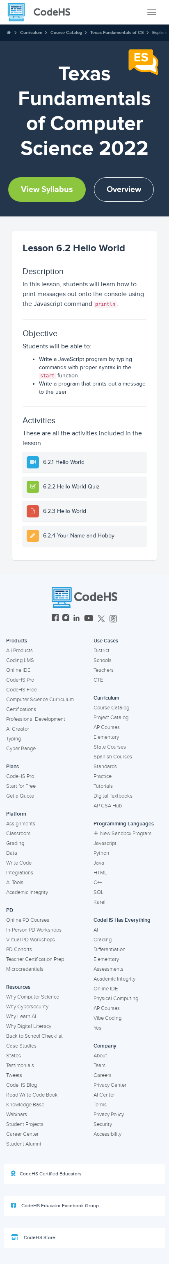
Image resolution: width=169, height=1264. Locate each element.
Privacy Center (110, 1085)
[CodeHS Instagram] (65, 619)
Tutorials (103, 786)
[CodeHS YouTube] (89, 619)
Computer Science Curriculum (40, 699)
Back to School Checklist (34, 1036)
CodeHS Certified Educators (51, 1174)
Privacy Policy (109, 1114)
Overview (124, 189)
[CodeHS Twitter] (101, 619)
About (100, 1055)
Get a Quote (20, 796)
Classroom (18, 833)
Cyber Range (21, 748)
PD (9, 910)
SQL (99, 892)
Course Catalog (66, 32)
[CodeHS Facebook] (55, 619)
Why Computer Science (32, 997)
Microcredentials (24, 969)
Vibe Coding (107, 1018)
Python (101, 853)
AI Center (104, 1095)
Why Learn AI (21, 1016)
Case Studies (21, 1046)
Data (11, 853)
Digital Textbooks (113, 796)
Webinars (16, 1114)
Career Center (22, 1134)
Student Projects (24, 1124)
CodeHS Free (21, 690)
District (102, 650)
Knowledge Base (25, 1104)
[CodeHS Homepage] (42, 12)
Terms (100, 1104)
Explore (159, 32)
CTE (98, 680)
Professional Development (35, 719)
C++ (98, 882)
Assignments (20, 823)
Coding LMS (20, 660)
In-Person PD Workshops (34, 930)
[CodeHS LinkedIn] (76, 619)
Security (103, 1124)
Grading (15, 843)
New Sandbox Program (125, 833)
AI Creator (17, 729)
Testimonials (20, 1065)
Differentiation (110, 949)
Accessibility (107, 1134)
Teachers (104, 670)
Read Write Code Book (32, 1095)
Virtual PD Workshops (30, 939)
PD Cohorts (19, 949)
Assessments (108, 969)
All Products (19, 650)
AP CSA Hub (108, 806)
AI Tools (14, 882)
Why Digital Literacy (28, 1026)
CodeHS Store (39, 1238)
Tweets (14, 1075)
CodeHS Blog (21, 1085)
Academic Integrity (27, 892)
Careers (103, 1075)
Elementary (106, 737)
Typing (13, 739)
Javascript (105, 843)
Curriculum (31, 32)
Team (99, 1065)
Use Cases (106, 641)
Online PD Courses (27, 920)
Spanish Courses (113, 756)
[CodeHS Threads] (113, 619)
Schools (103, 660)
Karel (99, 902)
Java (99, 863)
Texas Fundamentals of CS (117, 32)
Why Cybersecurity (27, 1006)
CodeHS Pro (20, 680)
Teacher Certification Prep (35, 959)
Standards (105, 766)
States (13, 1055)
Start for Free (21, 786)
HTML (100, 872)
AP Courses (107, 727)
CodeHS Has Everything (122, 920)
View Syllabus (47, 189)
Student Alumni (23, 1144)
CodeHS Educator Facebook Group (59, 1206)
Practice (103, 776)
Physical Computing (116, 998)
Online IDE (18, 670)
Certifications (21, 709)
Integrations (19, 872)
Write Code (19, 863)
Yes (97, 1028)
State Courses (110, 747)
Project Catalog (111, 717)
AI (96, 930)
